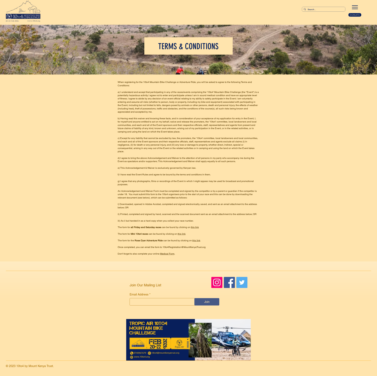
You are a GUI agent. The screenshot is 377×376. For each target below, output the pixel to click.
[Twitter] (241, 282)
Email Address (139, 294)
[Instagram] (216, 282)
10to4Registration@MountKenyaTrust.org (184, 247)
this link (195, 227)
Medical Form (167, 253)
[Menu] (354, 7)
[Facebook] (229, 282)
